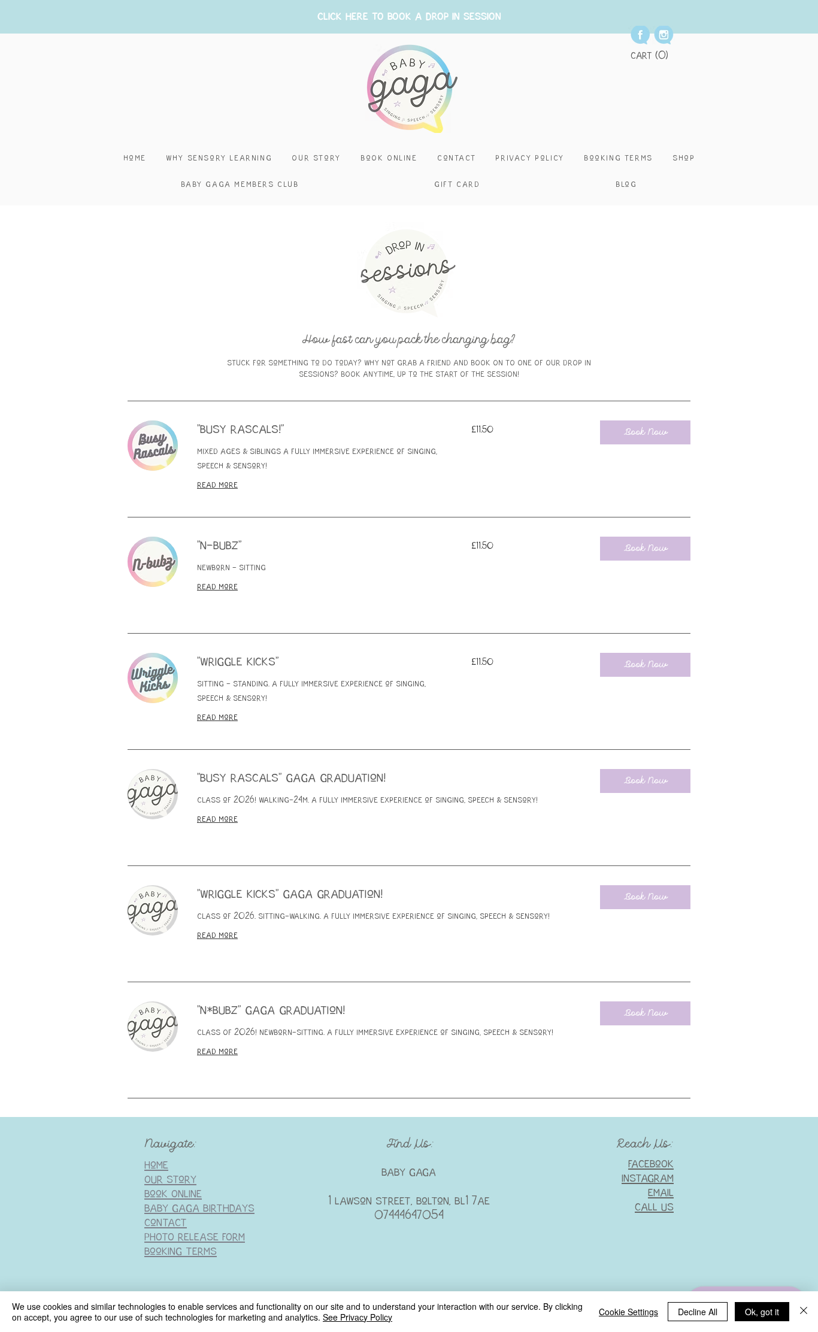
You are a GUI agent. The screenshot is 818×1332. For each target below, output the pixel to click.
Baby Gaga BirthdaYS (199, 1208)
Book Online (173, 1194)
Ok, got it (762, 1312)
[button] (650, 55)
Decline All (697, 1312)
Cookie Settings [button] (628, 1312)
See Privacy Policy (357, 1317)
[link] (320, 430)
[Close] (803, 1311)
